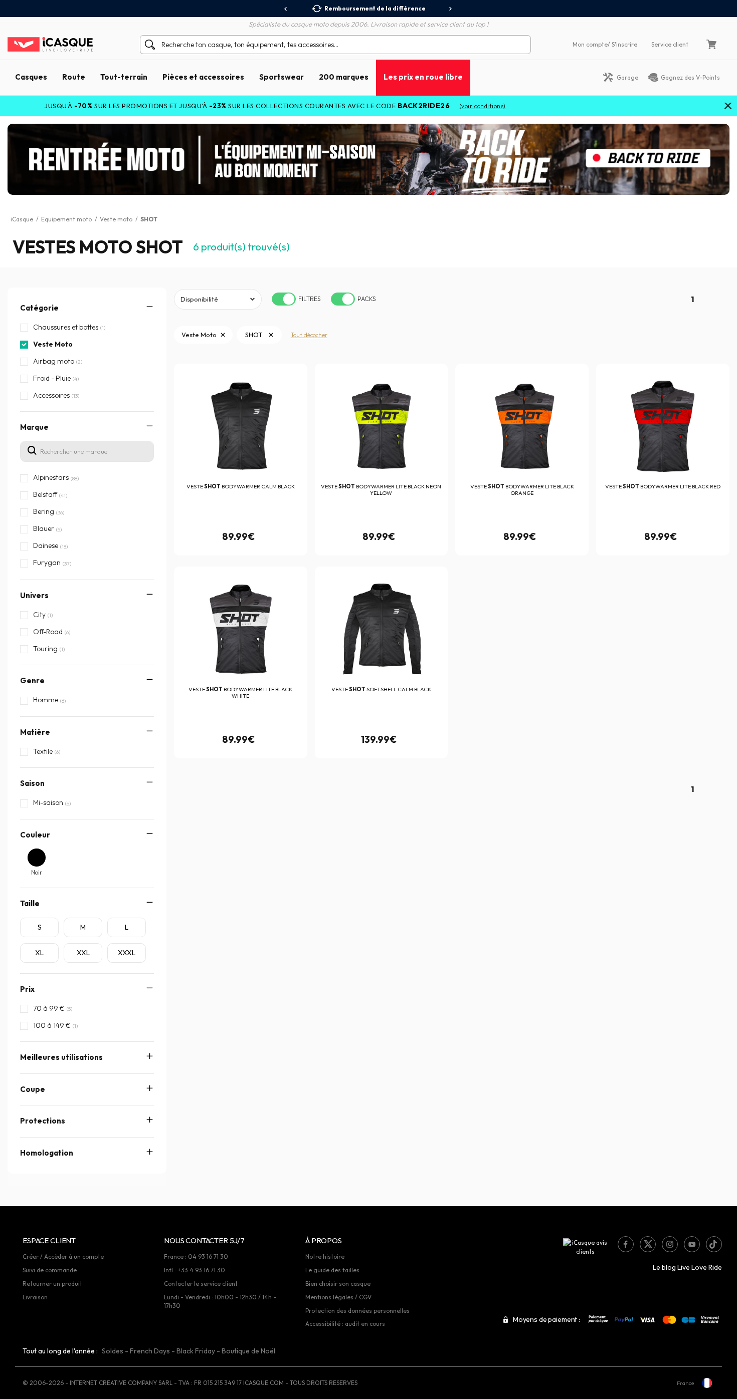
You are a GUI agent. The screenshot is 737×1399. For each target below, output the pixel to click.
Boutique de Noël (248, 1350)
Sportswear (281, 77)
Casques (31, 77)
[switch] (284, 299)
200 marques (343, 77)
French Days (150, 1350)
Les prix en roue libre (423, 77)
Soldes (112, 1350)
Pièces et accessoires (203, 77)
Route (73, 77)
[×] (728, 107)
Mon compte (590, 44)
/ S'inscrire (622, 44)
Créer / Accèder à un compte (63, 1256)
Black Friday (195, 1350)
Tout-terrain (123, 77)
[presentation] (286, 9)
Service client (669, 44)
